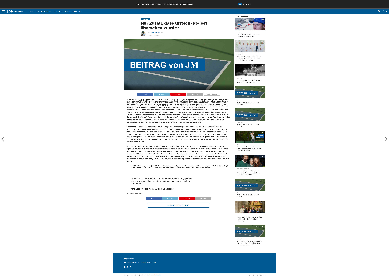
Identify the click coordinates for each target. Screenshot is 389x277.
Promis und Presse (44, 11)
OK (240, 4)
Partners (158, 275)
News (32, 11)
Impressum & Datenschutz (256, 275)
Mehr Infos (247, 4)
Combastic (152, 275)
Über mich (58, 11)
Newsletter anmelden (73, 11)
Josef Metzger (155, 32)
